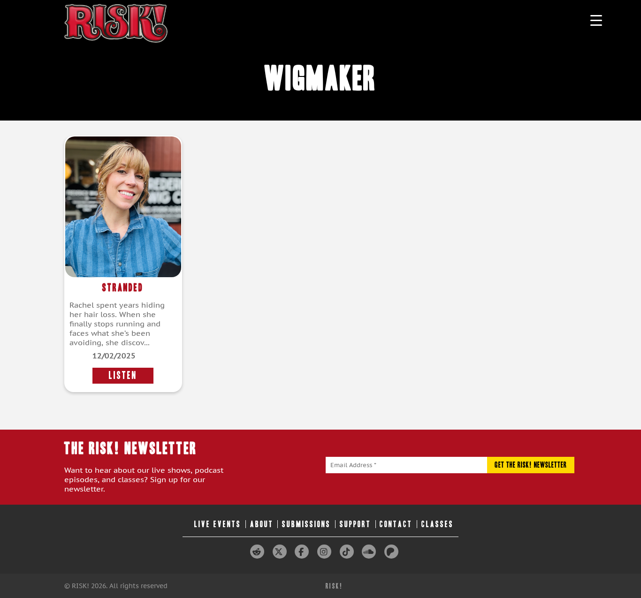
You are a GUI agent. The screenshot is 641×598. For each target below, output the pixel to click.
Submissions (306, 524)
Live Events (217, 524)
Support (355, 524)
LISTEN (123, 375)
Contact (396, 524)
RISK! (334, 586)
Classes (437, 524)
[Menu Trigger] (596, 20)
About (262, 524)
